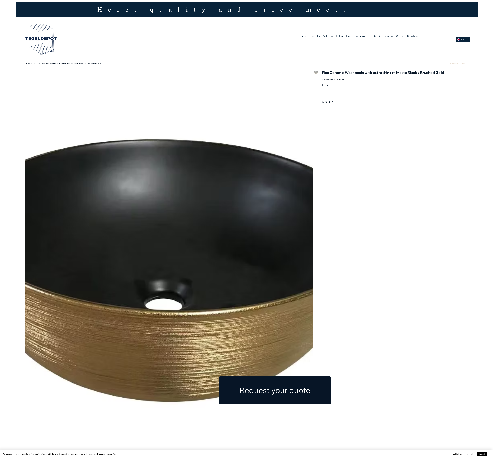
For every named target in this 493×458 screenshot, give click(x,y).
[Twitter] (332, 102)
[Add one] (334, 89)
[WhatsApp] (323, 102)
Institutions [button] (457, 454)
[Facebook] (326, 102)
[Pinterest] (329, 102)
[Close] (489, 454)
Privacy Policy (111, 454)
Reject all (469, 454)
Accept (482, 454)
